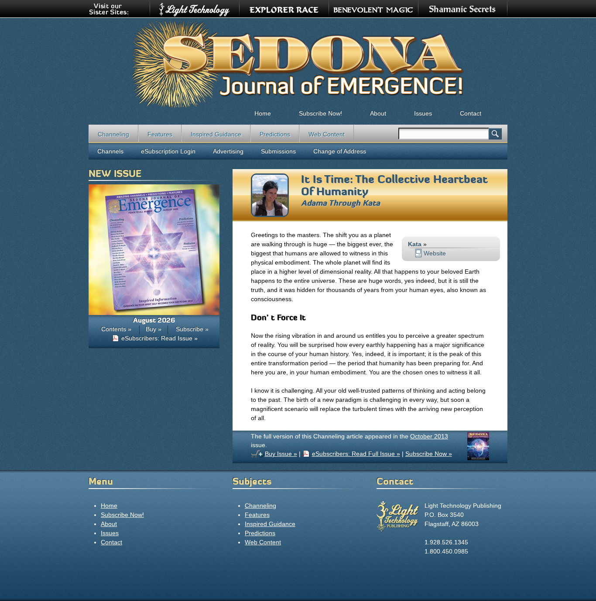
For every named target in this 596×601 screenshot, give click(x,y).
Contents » (116, 329)
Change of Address (339, 151)
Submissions (278, 151)
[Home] (298, 63)
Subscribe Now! (320, 113)
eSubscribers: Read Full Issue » (356, 453)
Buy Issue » (281, 453)
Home (262, 113)
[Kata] (270, 214)
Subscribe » (192, 329)
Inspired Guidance (216, 134)
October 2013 (429, 436)
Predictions (275, 134)
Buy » (153, 329)
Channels (110, 151)
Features (159, 134)
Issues (423, 113)
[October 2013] (478, 458)
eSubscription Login (168, 151)
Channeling (113, 134)
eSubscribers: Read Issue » (159, 338)
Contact (470, 113)
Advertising (228, 151)
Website (435, 253)
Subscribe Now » (428, 453)
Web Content (326, 134)
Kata (371, 203)
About (378, 113)
